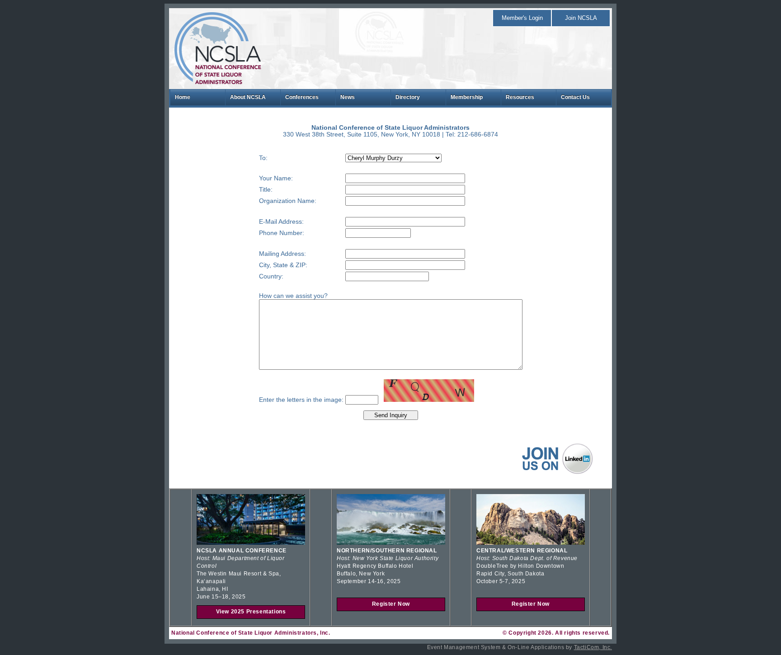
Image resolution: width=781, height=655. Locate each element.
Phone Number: (281, 233)
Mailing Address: (282, 253)
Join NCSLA (581, 17)
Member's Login (522, 17)
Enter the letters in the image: (301, 399)
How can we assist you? (293, 295)
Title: (266, 189)
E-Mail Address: (281, 221)
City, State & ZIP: (283, 265)
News (347, 97)
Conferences (302, 97)
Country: (271, 276)
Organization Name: (287, 201)
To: (263, 158)
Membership (467, 97)
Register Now (391, 604)
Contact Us (575, 97)
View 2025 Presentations (251, 611)
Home (182, 97)
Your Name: (276, 178)
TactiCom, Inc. (593, 647)
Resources (520, 97)
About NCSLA (248, 97)
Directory (407, 97)
